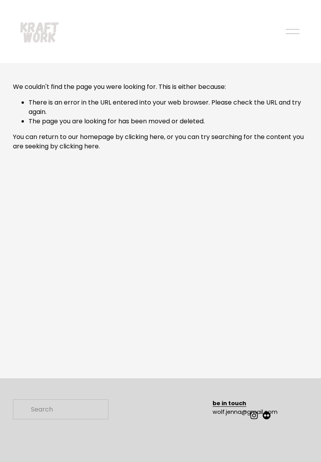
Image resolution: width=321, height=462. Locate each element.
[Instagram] (254, 415)
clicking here (144, 136)
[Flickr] (267, 415)
